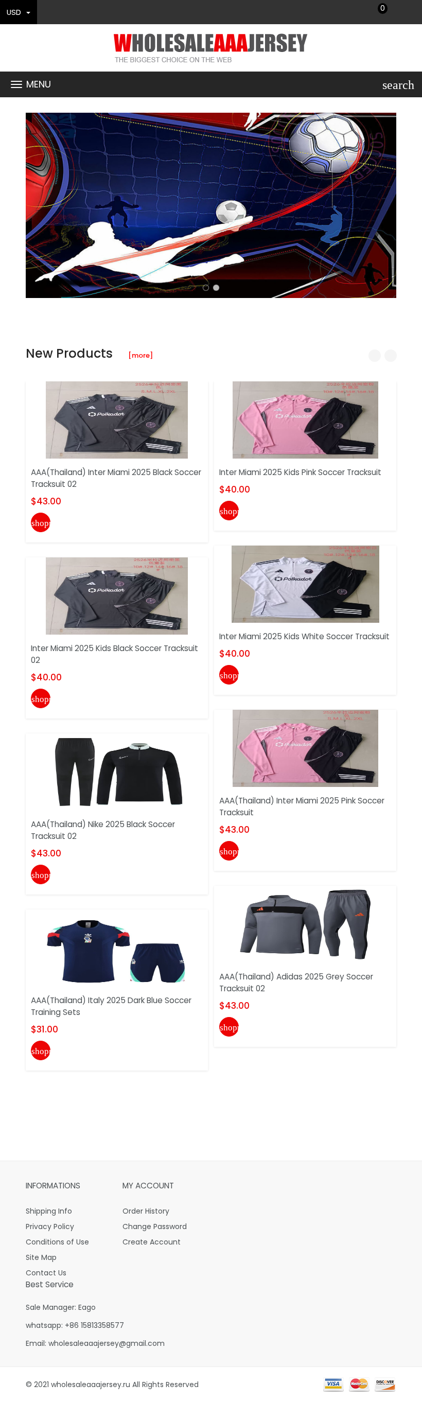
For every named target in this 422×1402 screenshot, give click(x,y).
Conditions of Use (57, 1242)
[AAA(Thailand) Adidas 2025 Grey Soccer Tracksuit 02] (305, 924)
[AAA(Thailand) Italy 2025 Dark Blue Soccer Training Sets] (117, 947)
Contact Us (46, 1273)
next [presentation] (386, 205)
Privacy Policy (50, 1226)
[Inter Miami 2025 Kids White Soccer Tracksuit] (305, 584)
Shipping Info (49, 1211)
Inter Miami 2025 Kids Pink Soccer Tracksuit (300, 472)
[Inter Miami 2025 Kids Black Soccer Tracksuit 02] (117, 595)
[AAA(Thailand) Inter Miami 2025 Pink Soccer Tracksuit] (305, 748)
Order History (145, 1211)
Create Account (151, 1242)
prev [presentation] (36, 205)
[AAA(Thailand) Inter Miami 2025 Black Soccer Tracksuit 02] (117, 419)
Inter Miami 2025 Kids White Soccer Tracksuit (304, 636)
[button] (205, 287)
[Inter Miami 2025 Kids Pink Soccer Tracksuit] (305, 419)
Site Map (41, 1257)
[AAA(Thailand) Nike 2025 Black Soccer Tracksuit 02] (117, 771)
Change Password (154, 1226)
